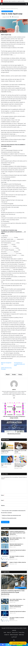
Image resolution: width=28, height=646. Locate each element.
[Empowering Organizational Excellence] (5, 552)
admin (14, 389)
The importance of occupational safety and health (19, 364)
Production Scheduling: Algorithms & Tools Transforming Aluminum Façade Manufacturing (17, 533)
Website (3, 505)
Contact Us (6, 634)
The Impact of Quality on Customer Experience (17, 557)
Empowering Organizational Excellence (18, 550)
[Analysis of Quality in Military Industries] (5, 564)
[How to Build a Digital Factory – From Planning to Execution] (5, 540)
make (14, 374)
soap (20, 374)
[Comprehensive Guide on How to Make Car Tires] (7, 445)
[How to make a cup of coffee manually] (21, 445)
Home (3, 8)
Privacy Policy (21, 632)
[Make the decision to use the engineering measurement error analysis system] (21, 459)
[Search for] (26, 4)
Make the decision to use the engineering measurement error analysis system (21, 465)
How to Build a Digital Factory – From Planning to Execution (17, 538)
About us (9, 632)
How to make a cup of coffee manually (20, 451)
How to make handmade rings (6, 464)
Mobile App (21, 634)
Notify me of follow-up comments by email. (11, 515)
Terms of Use (15, 632)
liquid (8, 374)
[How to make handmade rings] (7, 459)
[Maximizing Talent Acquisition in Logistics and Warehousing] (5, 546)
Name (2, 495)
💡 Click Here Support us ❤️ (17, 643)
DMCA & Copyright (14, 634)
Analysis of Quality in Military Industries (18, 562)
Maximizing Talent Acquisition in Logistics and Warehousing (16, 544)
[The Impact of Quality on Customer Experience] (5, 558)
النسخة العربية (14, 636)
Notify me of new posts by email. (9, 518)
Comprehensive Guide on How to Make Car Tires (7, 451)
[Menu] (1, 4)
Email (2, 500)
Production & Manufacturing (12, 8)
